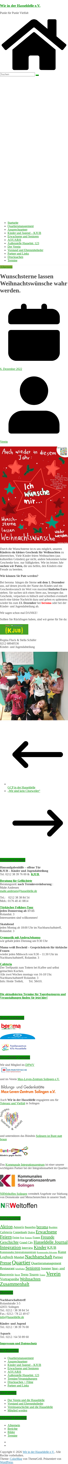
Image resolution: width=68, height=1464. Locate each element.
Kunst (62, 1252)
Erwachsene (46, 1231)
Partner (58, 1257)
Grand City (26, 1242)
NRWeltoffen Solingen (13, 1193)
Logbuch (6, 1257)
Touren (34, 1274)
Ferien (15, 1237)
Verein (4, 441)
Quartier (21, 1262)
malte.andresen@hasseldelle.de (18, 891)
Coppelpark (20, 1232)
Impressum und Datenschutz (18, 1343)
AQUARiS (14, 239)
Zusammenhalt (14, 1284)
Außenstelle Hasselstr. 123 (23, 243)
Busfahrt (53, 1227)
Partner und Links (18, 253)
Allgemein (6, 266)
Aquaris (18, 1227)
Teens (25, 1274)
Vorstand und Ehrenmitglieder (25, 250)
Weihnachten (30, 1279)
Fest (22, 1237)
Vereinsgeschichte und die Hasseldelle (30, 1407)
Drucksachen (15, 257)
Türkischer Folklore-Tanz (16, 907)
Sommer (46, 1268)
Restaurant (7, 1268)
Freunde (47, 1237)
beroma (42, 1227)
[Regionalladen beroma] (10, 1028)
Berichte (13, 1428)
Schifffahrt (20, 1269)
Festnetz (28, 1238)
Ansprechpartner (17, 229)
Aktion (6, 1226)
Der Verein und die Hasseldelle (26, 1400)
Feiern (6, 1236)
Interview (27, 1247)
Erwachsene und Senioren (23, 236)
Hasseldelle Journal (51, 1242)
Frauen (36, 1237)
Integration (10, 1247)
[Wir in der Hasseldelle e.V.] (34, 70)
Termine (12, 260)
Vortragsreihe (9, 1279)
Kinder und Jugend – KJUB (24, 233)
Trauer (42, 1275)
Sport (17, 1274)
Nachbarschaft (38, 1256)
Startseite (13, 222)
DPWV (29, 1064)
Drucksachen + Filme (20, 1382)
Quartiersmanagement (21, 226)
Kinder (40, 1247)
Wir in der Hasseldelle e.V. (20, 6)
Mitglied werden (17, 1410)
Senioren (33, 1268)
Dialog (31, 1232)
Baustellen (30, 1227)
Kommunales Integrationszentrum (18, 1252)
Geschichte (9, 1242)
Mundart (19, 1257)
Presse (5, 1262)
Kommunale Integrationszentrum (25, 1164)
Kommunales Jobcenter (47, 1252)
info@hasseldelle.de (12, 1317)
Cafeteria (6, 964)
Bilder (11, 1432)
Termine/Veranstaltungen (22, 1378)
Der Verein (14, 246)
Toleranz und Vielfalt (12, 1103)
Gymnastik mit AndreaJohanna (20, 937)
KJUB (35, 874)
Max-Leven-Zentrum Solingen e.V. (39, 1079)
